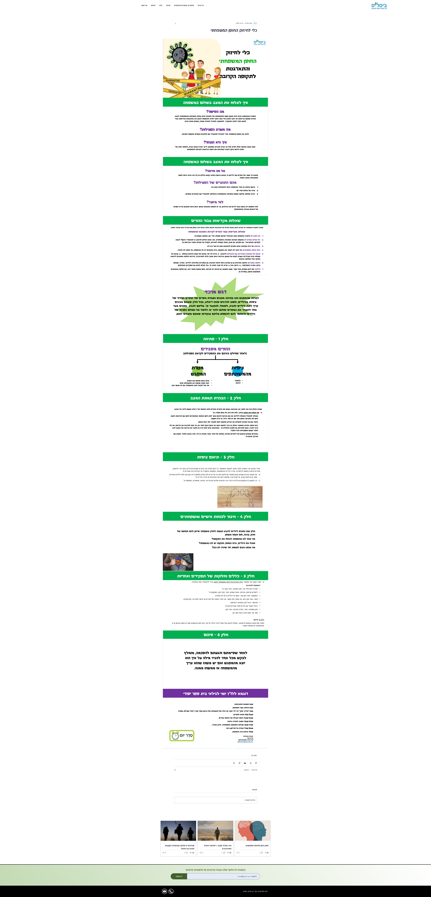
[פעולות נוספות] (175, 23)
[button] (184, 5)
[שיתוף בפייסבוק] (256, 763)
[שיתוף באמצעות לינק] (239, 763)
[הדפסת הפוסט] (234, 763)
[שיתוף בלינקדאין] (245, 763)
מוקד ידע (254, 755)
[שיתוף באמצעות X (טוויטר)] (250, 763)
